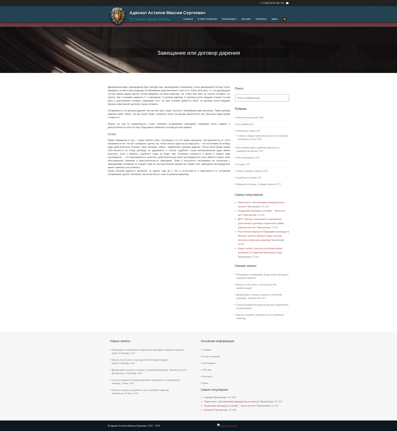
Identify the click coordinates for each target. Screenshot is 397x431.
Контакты (261, 19)
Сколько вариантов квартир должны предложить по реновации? (146, 380)
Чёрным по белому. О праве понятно (256, 184)
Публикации (229, 19)
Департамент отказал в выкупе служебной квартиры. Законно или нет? (259, 296)
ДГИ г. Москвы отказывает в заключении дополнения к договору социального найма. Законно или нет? (261, 223)
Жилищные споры (246, 130)
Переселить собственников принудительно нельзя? (232, 401)
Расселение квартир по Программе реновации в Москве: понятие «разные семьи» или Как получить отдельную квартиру (263, 236)
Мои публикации (245, 157)
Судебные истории (246, 177)
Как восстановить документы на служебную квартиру (140, 390)
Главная (188, 19)
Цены (275, 19)
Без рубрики (243, 124)
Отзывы (240, 164)
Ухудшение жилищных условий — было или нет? (230, 405)
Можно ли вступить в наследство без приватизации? (140, 359)
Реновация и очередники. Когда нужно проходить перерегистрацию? (148, 349)
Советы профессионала (249, 171)
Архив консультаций (247, 117)
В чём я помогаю (207, 19)
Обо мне (246, 19)
